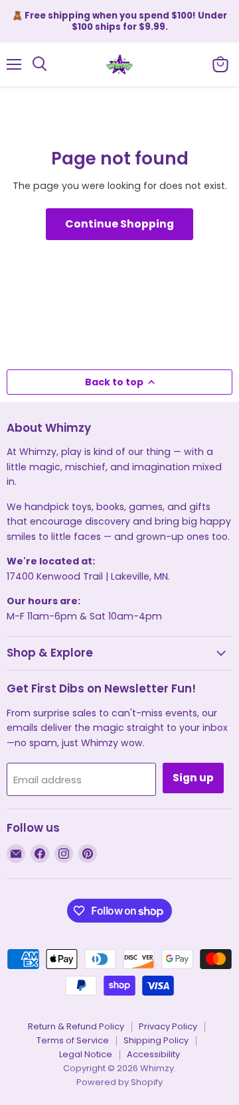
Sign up (193, 777)
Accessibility (153, 1054)
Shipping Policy (156, 1040)
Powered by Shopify (119, 1082)
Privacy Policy (168, 1026)
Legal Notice (85, 1054)
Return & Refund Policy (76, 1026)
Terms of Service (73, 1040)
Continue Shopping (119, 223)
